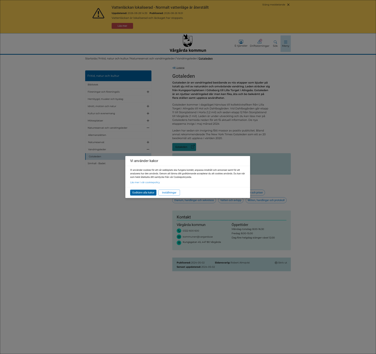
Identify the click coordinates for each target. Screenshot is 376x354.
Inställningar (169, 192)
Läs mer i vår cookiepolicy (145, 182)
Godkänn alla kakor (143, 192)
